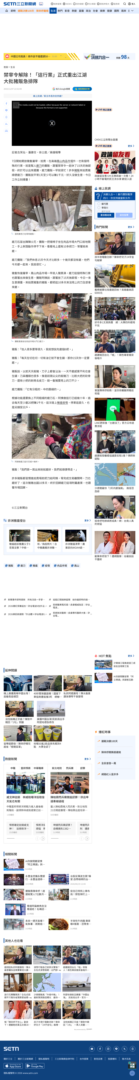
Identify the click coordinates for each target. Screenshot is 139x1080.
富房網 (116, 3)
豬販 (77, 170)
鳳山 (59, 161)
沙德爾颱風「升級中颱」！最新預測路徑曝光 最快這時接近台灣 (47, 996)
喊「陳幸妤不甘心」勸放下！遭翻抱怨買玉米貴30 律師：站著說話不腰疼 (17, 1023)
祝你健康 (80, 3)
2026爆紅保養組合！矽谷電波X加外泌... (27, 606)
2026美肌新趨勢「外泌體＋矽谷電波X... (27, 614)
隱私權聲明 (43, 1058)
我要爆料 (112, 1058)
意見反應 (98, 1058)
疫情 (65, 402)
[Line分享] (6, 110)
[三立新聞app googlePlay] (34, 1066)
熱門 (60, 10)
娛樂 (102, 10)
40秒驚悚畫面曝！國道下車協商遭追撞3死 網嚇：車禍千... (48, 695)
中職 (12, 768)
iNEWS (69, 3)
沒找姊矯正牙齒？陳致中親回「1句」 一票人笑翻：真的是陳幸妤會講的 (76, 1023)
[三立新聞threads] (132, 1048)
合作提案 (84, 1058)
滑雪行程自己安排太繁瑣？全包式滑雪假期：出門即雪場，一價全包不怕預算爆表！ (47, 968)
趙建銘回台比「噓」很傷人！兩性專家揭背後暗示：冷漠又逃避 (76, 968)
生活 (53, 10)
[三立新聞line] (116, 1048)
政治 (88, 10)
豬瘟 (59, 402)
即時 (13, 10)
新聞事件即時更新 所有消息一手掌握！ (25, 599)
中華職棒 (38, 768)
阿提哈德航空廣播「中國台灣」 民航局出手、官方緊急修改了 (76, 996)
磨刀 (39, 166)
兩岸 (123, 10)
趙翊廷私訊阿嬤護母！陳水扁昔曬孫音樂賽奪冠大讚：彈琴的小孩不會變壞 (17, 968)
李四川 (105, 207)
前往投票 (124, 215)
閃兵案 (69, 768)
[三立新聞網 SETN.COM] (7, 11)
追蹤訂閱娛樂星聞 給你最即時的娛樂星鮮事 (71, 599)
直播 (81, 10)
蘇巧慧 (105, 203)
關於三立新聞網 (25, 1058)
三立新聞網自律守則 (64, 1058)
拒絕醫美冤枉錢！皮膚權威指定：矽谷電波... (71, 606)
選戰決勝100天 (26, 10)
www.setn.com (30, 1073)
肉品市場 (67, 161)
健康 (109, 10)
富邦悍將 (26, 768)
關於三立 (8, 1058)
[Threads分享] (6, 117)
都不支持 (106, 211)
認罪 (82, 768)
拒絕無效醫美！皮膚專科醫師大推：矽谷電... (71, 614)
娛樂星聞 (57, 3)
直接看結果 (105, 215)
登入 (133, 3)
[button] (124, 3)
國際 (116, 10)
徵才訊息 (126, 1058)
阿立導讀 (92, 3)
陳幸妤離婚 (42, 10)
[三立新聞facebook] (100, 1048)
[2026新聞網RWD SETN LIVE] (41, 3)
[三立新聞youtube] (91, 1048)
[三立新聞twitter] (124, 1048)
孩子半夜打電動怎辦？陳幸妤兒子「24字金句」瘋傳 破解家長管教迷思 (47, 1023)
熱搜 (74, 10)
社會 (95, 10)
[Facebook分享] (6, 103)
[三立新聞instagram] (108, 1048)
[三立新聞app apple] (13, 1066)
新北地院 (57, 768)
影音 (67, 10)
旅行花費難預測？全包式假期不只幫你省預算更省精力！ (17, 996)
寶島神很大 (104, 3)
